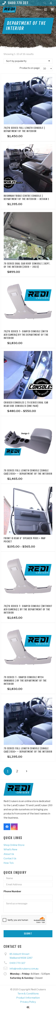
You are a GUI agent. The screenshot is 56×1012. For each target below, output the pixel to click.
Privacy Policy (28, 1001)
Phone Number (12, 891)
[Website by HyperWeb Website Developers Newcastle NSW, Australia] (28, 1007)
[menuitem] (14, 845)
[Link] (9, 10)
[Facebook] (7, 826)
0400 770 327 (17, 963)
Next (26, 771)
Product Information (28, 997)
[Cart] (52, 9)
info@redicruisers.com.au (24, 968)
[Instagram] (14, 826)
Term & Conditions (28, 993)
